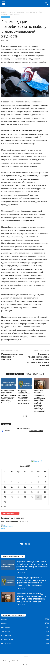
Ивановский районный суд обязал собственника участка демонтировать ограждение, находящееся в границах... (31, 597)
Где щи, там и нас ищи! (12, 518)
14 (32, 487)
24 (5, 497)
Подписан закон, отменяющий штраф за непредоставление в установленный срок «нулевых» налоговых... (32, 565)
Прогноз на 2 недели (36, 430)
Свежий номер (7, 640)
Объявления (6, 644)
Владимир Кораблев (9, 521)
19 (18, 492)
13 (25, 487)
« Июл (3, 506)
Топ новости (6, 632)
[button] (46, 4)
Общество (5, 628)
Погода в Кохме (22, 428)
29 (38, 497)
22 (38, 492)
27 (25, 497)
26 (18, 497)
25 (12, 497)
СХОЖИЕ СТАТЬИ (15, 374)
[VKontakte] (22, 544)
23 (45, 492)
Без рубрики (6, 636)
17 (5, 492)
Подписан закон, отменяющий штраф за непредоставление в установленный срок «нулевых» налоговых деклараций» (8, 396)
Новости (10, 12)
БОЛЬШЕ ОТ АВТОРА (34, 374)
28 (32, 497)
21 (32, 492)
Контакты (25, 657)
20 (25, 492)
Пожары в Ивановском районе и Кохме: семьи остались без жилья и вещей (38, 360)
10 (5, 487)
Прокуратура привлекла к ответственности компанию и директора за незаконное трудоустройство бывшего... (31, 581)
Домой (3, 12)
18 (12, 492)
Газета (4, 624)
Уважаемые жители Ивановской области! (12, 357)
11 (12, 487)
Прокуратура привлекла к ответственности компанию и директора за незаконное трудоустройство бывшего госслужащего (24, 397)
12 (18, 487)
